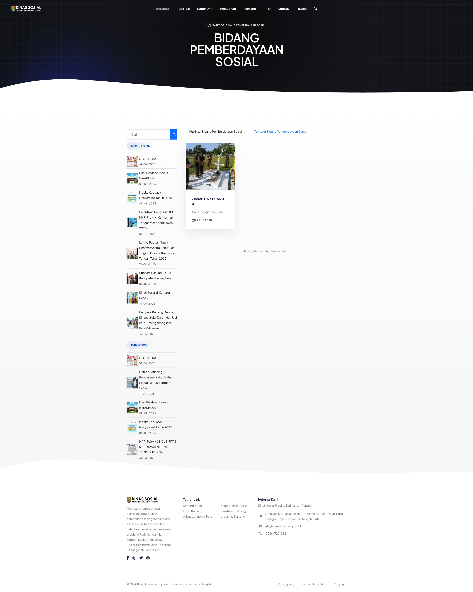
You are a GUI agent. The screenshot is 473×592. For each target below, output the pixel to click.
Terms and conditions (314, 584)
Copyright (340, 584)
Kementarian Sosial (233, 506)
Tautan (301, 8)
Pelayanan (228, 8)
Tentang (249, 8)
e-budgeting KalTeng (197, 516)
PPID (266, 8)
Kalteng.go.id (192, 506)
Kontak (283, 8)
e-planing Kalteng (232, 516)
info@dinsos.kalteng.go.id (283, 526)
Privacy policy (286, 584)
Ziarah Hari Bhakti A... (208, 201)
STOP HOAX (148, 159)
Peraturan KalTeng (233, 511)
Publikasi (183, 8)
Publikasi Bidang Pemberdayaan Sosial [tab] (215, 131)
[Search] (174, 134)
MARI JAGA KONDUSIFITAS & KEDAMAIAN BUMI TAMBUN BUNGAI (157, 447)
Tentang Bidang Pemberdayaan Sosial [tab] (280, 131)
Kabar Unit (205, 8)
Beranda (162, 8)
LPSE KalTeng (192, 511)
